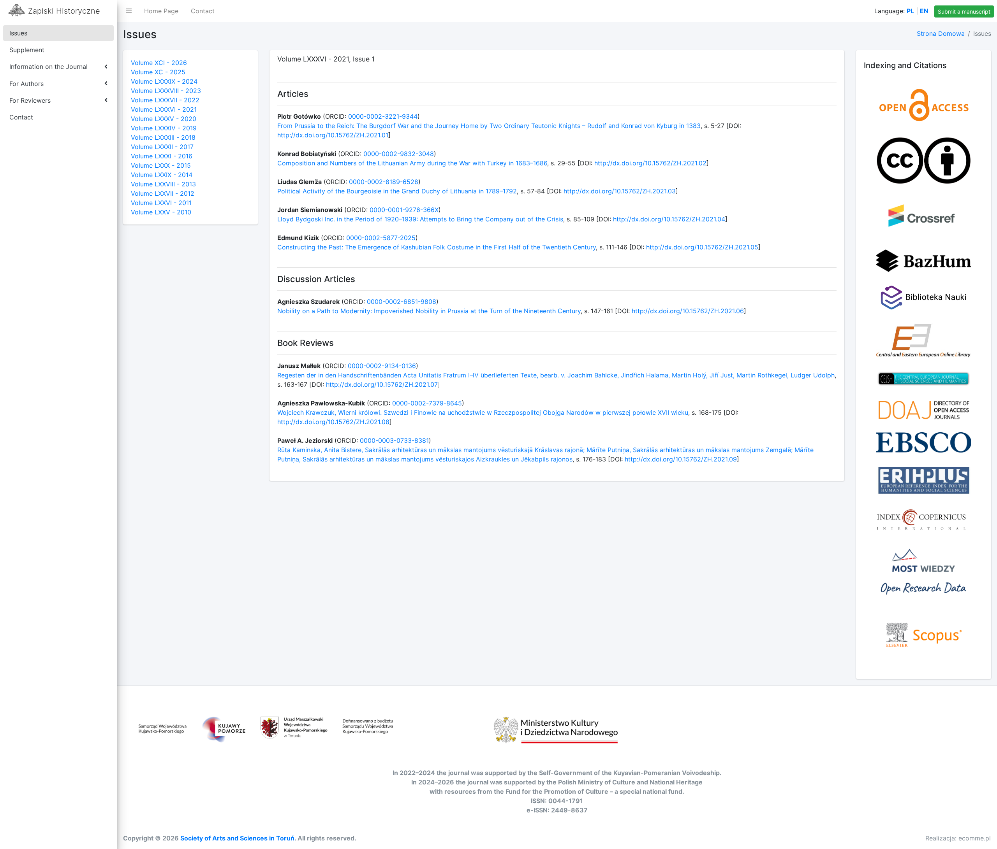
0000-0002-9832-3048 (398, 154)
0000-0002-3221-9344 (382, 116)
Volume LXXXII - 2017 (162, 147)
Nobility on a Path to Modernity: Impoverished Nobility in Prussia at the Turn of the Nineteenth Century (429, 311)
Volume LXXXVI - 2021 (164, 109)
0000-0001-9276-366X (404, 210)
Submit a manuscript (964, 11)
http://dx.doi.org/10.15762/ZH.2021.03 (620, 191)
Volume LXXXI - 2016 (161, 156)
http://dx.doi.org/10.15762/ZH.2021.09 (681, 459)
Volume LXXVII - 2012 (162, 193)
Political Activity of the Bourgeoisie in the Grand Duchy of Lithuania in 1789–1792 (397, 191)
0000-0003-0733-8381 (394, 440)
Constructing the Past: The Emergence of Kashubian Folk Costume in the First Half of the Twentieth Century (436, 247)
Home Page (161, 11)
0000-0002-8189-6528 (383, 182)
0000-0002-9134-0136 (382, 366)
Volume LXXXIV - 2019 (164, 128)
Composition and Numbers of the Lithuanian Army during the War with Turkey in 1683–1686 (412, 163)
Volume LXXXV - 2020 (163, 119)
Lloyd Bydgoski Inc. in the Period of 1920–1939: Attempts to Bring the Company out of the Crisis (420, 219)
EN (924, 11)
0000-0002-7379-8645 (427, 403)
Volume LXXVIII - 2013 (163, 184)
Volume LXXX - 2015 (161, 165)
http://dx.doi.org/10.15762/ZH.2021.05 (702, 247)
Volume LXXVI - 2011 (161, 203)
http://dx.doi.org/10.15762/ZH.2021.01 (332, 135)
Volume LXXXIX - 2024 (164, 81)
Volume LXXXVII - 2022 (165, 100)
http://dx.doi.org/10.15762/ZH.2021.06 (688, 311)
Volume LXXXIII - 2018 (163, 137)
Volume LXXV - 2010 (161, 212)
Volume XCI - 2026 (159, 63)
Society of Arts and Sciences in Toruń (237, 838)
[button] (129, 11)
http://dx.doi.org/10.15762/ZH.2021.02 (650, 163)
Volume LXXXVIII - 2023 (166, 91)
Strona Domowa (941, 33)
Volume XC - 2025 (158, 72)
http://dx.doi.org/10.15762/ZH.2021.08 (333, 422)
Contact (203, 11)
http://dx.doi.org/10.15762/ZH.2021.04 (669, 219)
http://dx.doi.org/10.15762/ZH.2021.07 (382, 384)
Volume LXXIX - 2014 (161, 175)
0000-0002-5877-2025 (381, 238)
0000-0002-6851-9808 (401, 301)
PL (910, 11)
